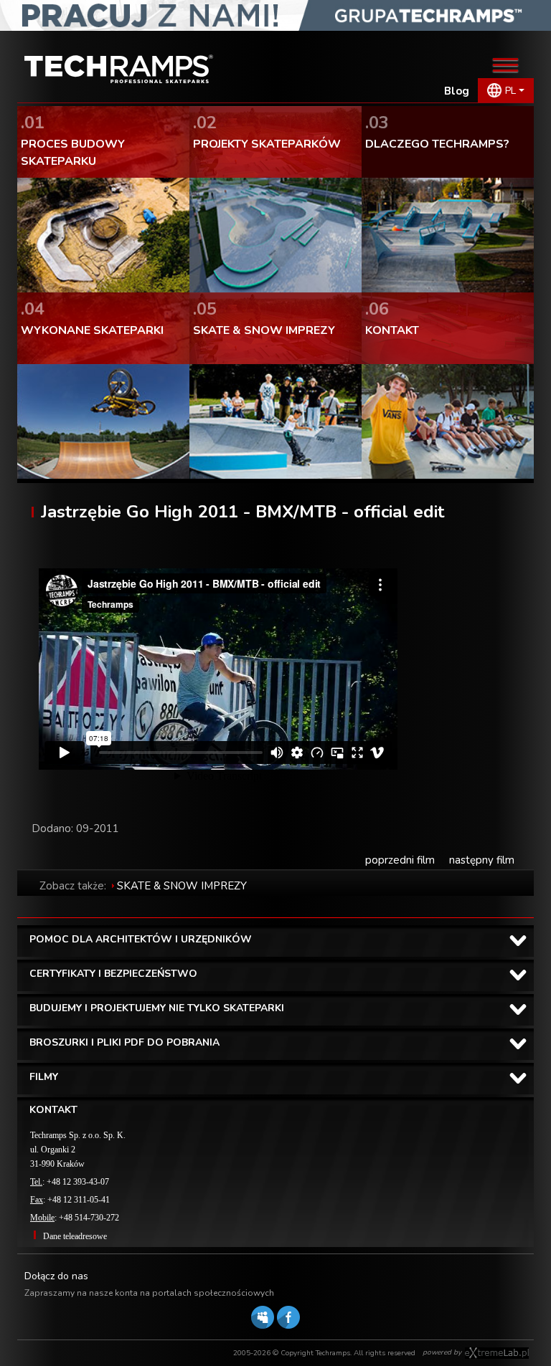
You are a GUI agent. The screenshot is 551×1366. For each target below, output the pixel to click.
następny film (481, 860)
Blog (456, 91)
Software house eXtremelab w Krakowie (497, 1353)
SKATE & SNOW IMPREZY (182, 886)
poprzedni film (400, 860)
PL (510, 90)
